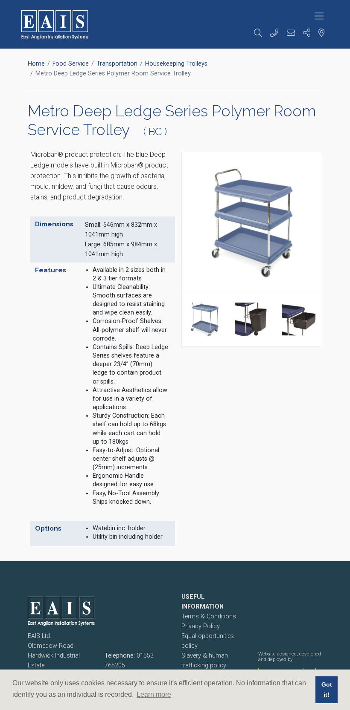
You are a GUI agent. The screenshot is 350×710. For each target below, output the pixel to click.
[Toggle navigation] (319, 16)
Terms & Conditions (208, 616)
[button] (259, 33)
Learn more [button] (154, 694)
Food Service (70, 63)
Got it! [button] (326, 689)
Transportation (116, 63)
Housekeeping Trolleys (176, 63)
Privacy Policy (200, 626)
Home (36, 63)
